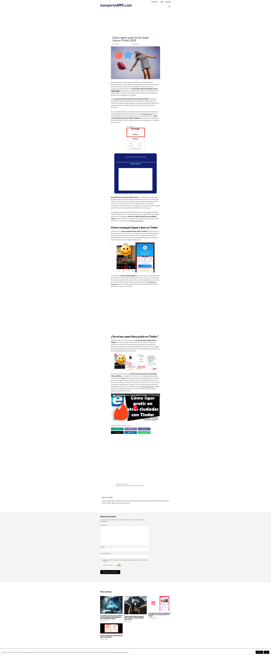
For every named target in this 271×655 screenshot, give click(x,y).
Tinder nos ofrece (147, 114)
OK (266, 652)
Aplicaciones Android (121, 485)
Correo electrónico (105, 553)
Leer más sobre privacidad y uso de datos (119, 652)
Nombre (102, 547)
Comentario (103, 525)
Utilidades (141, 485)
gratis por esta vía (147, 386)
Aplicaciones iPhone (133, 485)
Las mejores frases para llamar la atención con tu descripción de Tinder (159, 614)
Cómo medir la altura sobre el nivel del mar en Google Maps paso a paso (134, 618)
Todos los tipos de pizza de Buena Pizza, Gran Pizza (111, 636)
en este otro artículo (136, 221)
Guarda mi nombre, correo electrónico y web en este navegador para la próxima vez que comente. (125, 560)
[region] (135, 652)
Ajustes (259, 652)
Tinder (123, 378)
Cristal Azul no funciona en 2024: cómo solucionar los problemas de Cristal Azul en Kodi (111, 617)
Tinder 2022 (115, 91)
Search (169, 6)
